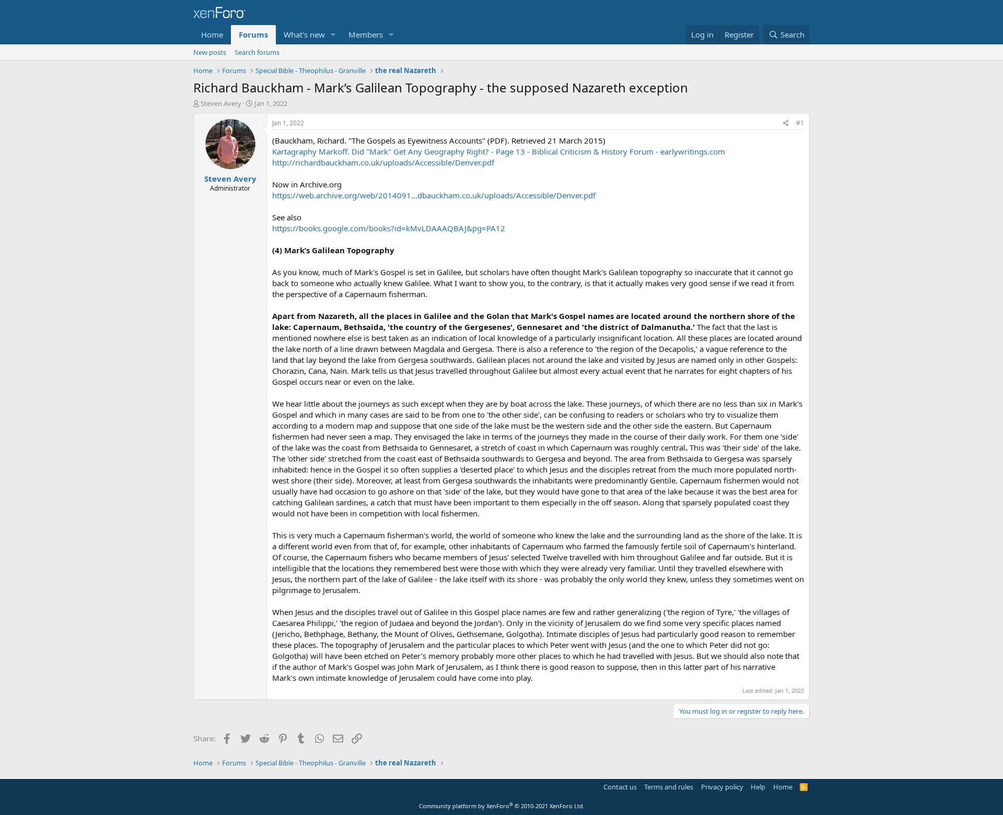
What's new (304, 34)
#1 (800, 123)
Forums (253, 34)
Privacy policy (722, 787)
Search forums (257, 52)
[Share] (785, 123)
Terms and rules (668, 787)
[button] (333, 34)
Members (365, 34)
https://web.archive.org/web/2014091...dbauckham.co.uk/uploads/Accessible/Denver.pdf (434, 195)
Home (212, 34)
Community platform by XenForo (502, 806)
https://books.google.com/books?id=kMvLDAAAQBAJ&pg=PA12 (388, 228)
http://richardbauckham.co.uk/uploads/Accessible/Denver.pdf (383, 162)
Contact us (620, 787)
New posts (209, 52)
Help (758, 787)
